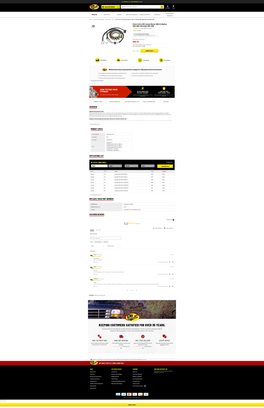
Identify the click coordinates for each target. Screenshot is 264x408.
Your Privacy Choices (138, 385)
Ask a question (149, 28)
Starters (119, 14)
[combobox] (97, 246)
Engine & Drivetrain (144, 14)
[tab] (157, 228)
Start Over (170, 162)
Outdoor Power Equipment (170, 14)
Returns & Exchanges (116, 374)
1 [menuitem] (130, 290)
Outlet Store (93, 388)
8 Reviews (142, 28)
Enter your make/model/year (160, 94)
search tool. (142, 96)
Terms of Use (136, 383)
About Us (135, 371)
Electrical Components (132, 14)
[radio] (91, 242)
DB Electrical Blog (137, 376)
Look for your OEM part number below (140, 94)
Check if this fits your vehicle (97, 80)
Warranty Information (116, 383)
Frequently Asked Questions (118, 381)
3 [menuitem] (133, 290)
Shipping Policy (115, 376)
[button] (96, 262)
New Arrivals (93, 385)
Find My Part (165, 166)
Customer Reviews (137, 374)
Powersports (157, 14)
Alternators (107, 14)
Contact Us (114, 371)
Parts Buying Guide (137, 378)
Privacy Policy (136, 381)
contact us (162, 344)
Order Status (114, 378)
